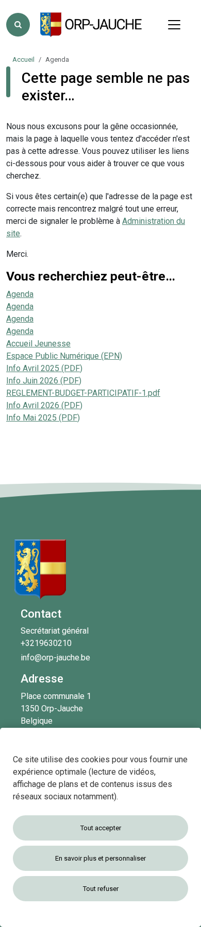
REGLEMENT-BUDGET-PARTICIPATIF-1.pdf (83, 393)
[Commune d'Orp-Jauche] (91, 24)
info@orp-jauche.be (55, 657)
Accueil (23, 59)
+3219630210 (46, 643)
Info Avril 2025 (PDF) (44, 368)
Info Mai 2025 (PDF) (43, 418)
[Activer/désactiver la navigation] (174, 24)
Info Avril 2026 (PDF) (44, 405)
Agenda (20, 294)
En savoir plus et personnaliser (100, 858)
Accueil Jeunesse (38, 343)
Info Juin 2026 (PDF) (43, 381)
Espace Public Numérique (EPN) (64, 356)
